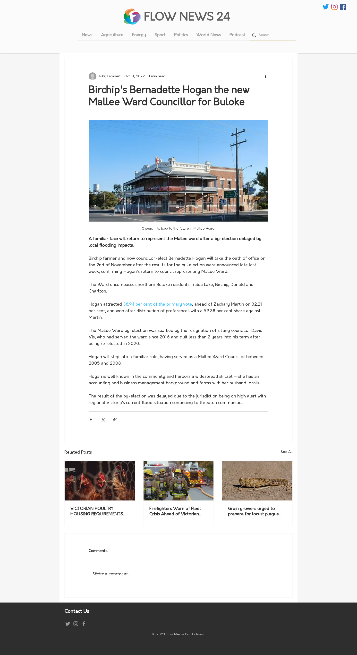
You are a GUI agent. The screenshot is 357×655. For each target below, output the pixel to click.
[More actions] (265, 76)
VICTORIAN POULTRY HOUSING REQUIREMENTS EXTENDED (96, 512)
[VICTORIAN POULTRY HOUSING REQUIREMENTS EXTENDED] (100, 480)
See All (287, 452)
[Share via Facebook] (91, 419)
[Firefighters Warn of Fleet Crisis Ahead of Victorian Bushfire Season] (179, 480)
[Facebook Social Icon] (343, 7)
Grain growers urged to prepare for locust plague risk (253, 512)
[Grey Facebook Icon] (84, 624)
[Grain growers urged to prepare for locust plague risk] (257, 480)
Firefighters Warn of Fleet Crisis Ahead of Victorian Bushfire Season (175, 512)
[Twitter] (326, 7)
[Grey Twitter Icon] (68, 624)
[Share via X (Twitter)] (103, 419)
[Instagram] (334, 7)
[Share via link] (114, 419)
